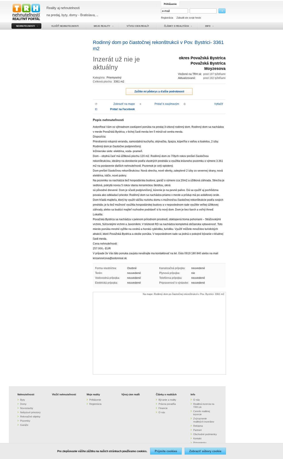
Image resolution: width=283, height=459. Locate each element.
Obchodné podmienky (205, 434)
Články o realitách (166, 394)
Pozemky (25, 420)
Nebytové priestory (30, 412)
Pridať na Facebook (122, 109)
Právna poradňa (167, 404)
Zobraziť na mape (124, 103)
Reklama (198, 426)
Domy (23, 404)
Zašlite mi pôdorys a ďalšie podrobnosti (159, 91)
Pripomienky (200, 442)
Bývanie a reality (167, 399)
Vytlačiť (218, 103)
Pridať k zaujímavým (167, 103)
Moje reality (93, 394)
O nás (162, 412)
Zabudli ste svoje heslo (188, 17)
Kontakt (197, 438)
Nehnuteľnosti (25, 394)
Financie (163, 408)
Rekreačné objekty (30, 416)
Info (193, 394)
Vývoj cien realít (130, 394)
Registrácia (167, 17)
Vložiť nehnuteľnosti (64, 394)
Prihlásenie (95, 399)
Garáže (24, 425)
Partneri (197, 430)
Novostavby (26, 408)
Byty (22, 399)
